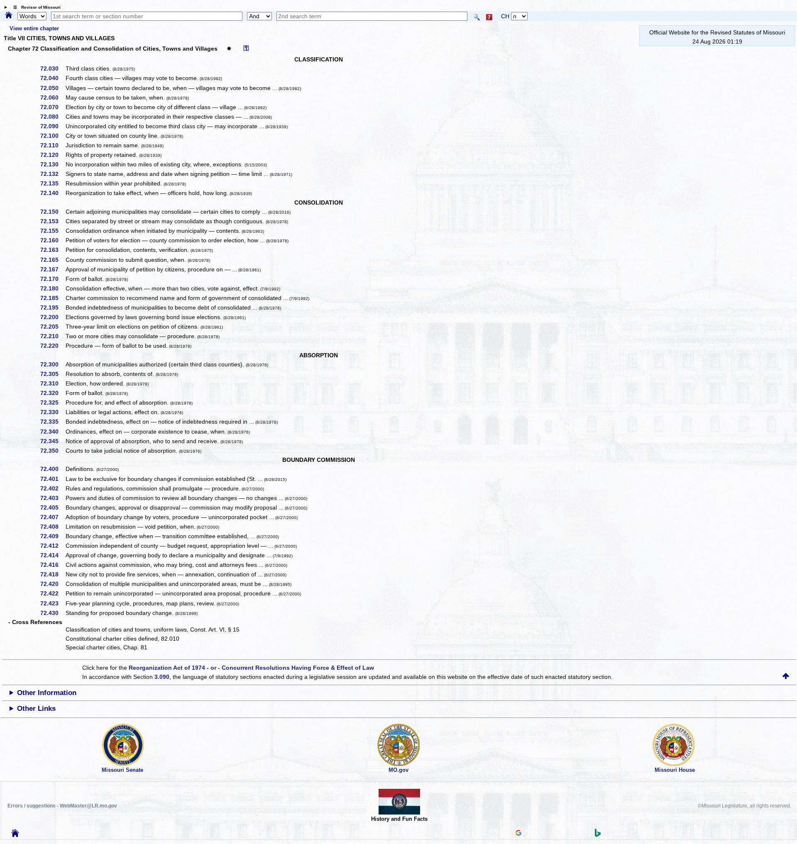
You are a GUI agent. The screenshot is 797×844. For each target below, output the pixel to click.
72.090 (52, 126)
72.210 (52, 336)
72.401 (52, 479)
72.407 (52, 517)
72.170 (52, 279)
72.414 (52, 555)
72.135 (52, 183)
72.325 (52, 402)
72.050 (52, 88)
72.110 (52, 145)
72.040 (52, 78)
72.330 (52, 412)
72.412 (52, 545)
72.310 (52, 383)
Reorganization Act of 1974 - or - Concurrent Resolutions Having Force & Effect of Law (251, 667)
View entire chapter (34, 28)
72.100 (52, 135)
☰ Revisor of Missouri (35, 7)
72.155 (52, 230)
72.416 (52, 564)
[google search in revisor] (518, 833)
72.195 (52, 307)
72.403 (52, 498)
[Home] (8, 16)
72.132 (52, 174)
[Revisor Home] (15, 835)
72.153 (52, 221)
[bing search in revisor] (598, 835)
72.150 (52, 211)
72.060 (52, 97)
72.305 (52, 374)
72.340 (52, 431)
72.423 (52, 603)
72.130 (52, 164)
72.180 (52, 288)
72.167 (52, 269)
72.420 (52, 584)
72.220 (52, 345)
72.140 (52, 193)
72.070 (52, 107)
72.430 (52, 613)
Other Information (46, 693)
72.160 (52, 240)
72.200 (52, 317)
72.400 (52, 469)
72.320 (52, 393)
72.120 (52, 154)
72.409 (52, 536)
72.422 (52, 593)
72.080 (52, 116)
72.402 (52, 488)
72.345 (52, 441)
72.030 (52, 68)
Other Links (36, 708)
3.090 (161, 676)
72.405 (52, 507)
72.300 (52, 364)
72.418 (52, 574)
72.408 (52, 526)
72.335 (52, 421)
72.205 (52, 326)
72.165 (52, 259)
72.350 (52, 450)
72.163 (52, 249)
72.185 (52, 298)
